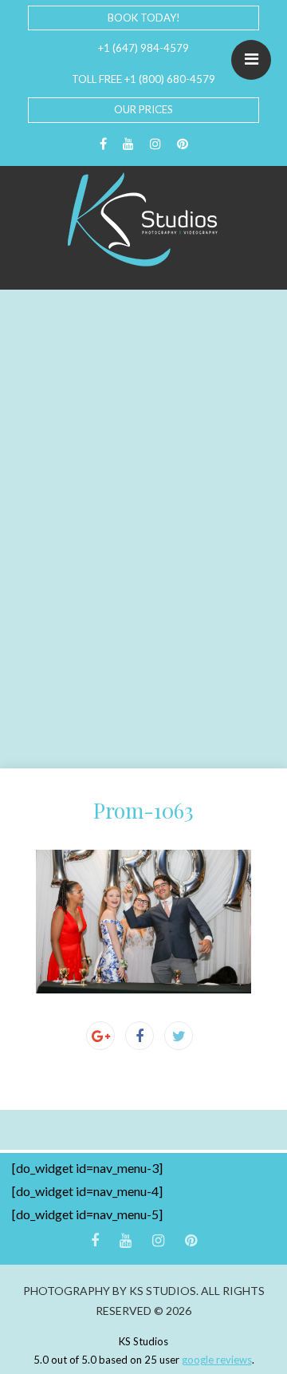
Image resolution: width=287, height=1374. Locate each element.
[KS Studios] (143, 219)
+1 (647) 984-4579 (143, 47)
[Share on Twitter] (178, 1035)
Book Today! (144, 17)
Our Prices (143, 109)
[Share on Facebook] (139, 1035)
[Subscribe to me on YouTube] (128, 144)
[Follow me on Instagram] (155, 144)
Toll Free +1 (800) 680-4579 (143, 79)
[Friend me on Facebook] (103, 144)
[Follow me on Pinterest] (182, 144)
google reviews (217, 1359)
